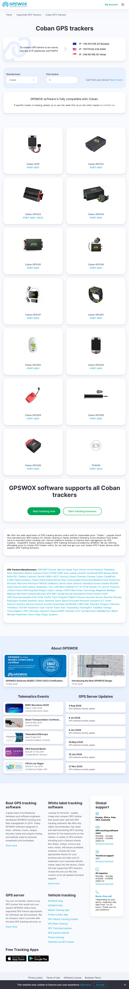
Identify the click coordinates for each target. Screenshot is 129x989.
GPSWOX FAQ (55, 905)
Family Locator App (58, 914)
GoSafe (105, 583)
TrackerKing (72, 607)
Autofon (82, 573)
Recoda (118, 597)
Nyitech (98, 593)
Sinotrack (84, 600)
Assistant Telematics (104, 569)
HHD (24, 586)
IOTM (85, 586)
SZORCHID (70, 604)
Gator (70, 583)
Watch (115, 611)
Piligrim (72, 597)
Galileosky (53, 583)
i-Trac (50, 586)
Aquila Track (72, 569)
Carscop (63, 576)
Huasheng (41, 586)
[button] (123, 4)
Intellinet (69, 586)
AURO (60, 573)
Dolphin (49, 580)
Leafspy (59, 590)
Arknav (82, 569)
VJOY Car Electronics (86, 611)
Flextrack (33, 583)
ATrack (45, 573)
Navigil (60, 593)
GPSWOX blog (55, 901)
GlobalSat (88, 583)
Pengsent (63, 597)
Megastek (101, 590)
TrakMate (97, 607)
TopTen (49, 607)
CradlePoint (110, 576)
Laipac (50, 590)
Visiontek (69, 611)
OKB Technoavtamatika (19, 597)
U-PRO (24, 611)
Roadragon (12, 600)
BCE (101, 573)
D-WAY (10, 580)
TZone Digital (14, 611)
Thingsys (104, 604)
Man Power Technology (83, 590)
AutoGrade (92, 573)
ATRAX (53, 573)
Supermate (58, 604)
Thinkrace (114, 604)
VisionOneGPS (57, 611)
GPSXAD (113, 583)
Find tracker (52, 74)
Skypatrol (95, 600)
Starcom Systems (16, 604)
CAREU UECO (52, 576)
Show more (11, 845)
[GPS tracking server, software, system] (15, 4)
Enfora (84, 580)
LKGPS (67, 590)
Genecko (77, 583)
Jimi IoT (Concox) (111, 586)
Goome (97, 583)
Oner (34, 597)
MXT (54, 593)
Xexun (31, 614)
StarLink (39, 604)
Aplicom (61, 569)
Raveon (99, 597)
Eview (105, 580)
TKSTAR (23, 607)
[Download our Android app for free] (38, 958)
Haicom (18, 586)
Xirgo (38, 614)
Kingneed (33, 590)
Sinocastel (73, 600)
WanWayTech (104, 611)
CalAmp (22, 576)
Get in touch (116, 79)
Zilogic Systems (49, 614)
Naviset (69, 593)
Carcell (40, 576)
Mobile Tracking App (58, 910)
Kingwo (42, 590)
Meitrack (11, 593)
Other (40, 597)
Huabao (32, 586)
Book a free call (103, 896)
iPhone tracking (56, 937)
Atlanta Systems (33, 573)
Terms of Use (53, 977)
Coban (99, 576)
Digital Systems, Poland (27, 580)
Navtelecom (80, 593)
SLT (102, 600)
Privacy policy (35, 977)
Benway (108, 573)
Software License (72, 977)
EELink (57, 580)
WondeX (11, 614)
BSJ (16, 576)
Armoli (90, 569)
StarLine (30, 604)
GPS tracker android (58, 932)
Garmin (62, 583)
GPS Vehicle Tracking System (63, 919)
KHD (25, 590)
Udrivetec (34, 611)
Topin (42, 607)
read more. (85, 984)
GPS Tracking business (60, 928)
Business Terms (93, 977)
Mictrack (41, 593)
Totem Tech (60, 607)
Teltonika (94, 604)
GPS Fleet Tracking (58, 923)
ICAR (56, 586)
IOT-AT (78, 586)
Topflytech (33, 607)
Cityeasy (91, 576)
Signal (65, 600)
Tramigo (107, 607)
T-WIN (80, 604)
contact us (108, 105)
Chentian (81, 576)
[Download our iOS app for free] (16, 958)
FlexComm (22, 583)
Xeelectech (22, 614)
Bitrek (115, 573)
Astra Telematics (15, 573)
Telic (86, 604)
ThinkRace (12, 607)
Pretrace (80, 597)
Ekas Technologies (71, 580)
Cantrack (31, 576)
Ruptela (23, 600)
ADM (39, 569)
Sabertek (32, 600)
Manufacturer (13, 74)
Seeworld (49, 600)
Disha (42, 580)
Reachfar (108, 597)
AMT (45, 569)
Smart (108, 600)
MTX (49, 593)
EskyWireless (95, 580)
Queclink (90, 597)
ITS (99, 586)
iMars (62, 586)
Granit (10, 586)
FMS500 (43, 583)
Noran (90, 593)
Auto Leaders (71, 573)
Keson (20, 590)
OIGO (105, 593)
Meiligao (111, 590)
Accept (100, 984)
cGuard (72, 576)
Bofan (10, 576)
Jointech (11, 590)
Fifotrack (11, 583)
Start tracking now (44, 511)
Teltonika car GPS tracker (61, 941)
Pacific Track (50, 597)
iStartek (93, 586)
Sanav (41, 600)
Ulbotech (44, 611)
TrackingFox (85, 607)
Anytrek (52, 569)
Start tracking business (82, 511)
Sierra (58, 600)
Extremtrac (114, 580)
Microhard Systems (26, 593)
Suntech (48, 604)
